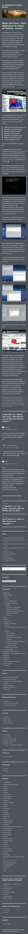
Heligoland (7, 814)
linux (15, 403)
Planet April (7, 924)
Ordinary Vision (8, 840)
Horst (5, 818)
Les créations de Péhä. (10, 705)
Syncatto (6, 852)
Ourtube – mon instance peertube (13, 745)
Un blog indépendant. (10, 560)
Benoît (7, 427)
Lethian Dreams (8, 828)
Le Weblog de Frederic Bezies (8, 929)
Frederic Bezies (7, 397)
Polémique (7, 665)
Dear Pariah (7, 735)
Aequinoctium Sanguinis (11, 784)
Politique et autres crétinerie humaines (15, 653)
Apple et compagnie (10, 623)
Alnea (5, 786)
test (17, 404)
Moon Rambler (8, 834)
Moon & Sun (7, 832)
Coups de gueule (8, 595)
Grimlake (6, 812)
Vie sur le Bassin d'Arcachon (12, 661)
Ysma (5, 871)
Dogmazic (6, 890)
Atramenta (7, 717)
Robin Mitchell (8, 896)
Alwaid (5, 788)
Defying (6, 804)
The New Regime (8, 865)
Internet (7, 625)
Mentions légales (8, 558)
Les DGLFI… (7, 556)
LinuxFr (6, 768)
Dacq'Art (6, 701)
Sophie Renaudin (8, 723)
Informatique (5, 398)
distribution (20, 401)
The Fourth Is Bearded (10, 863)
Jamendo (6, 894)
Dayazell (6, 800)
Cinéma (7, 599)
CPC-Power (7, 910)
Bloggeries (7, 593)
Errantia (6, 810)
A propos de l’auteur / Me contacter (14, 538)
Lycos (6, 404)
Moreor (6, 836)
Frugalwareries (10, 635)
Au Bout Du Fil (8, 888)
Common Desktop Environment (9, 401)
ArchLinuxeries (10, 633)
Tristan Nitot (7, 689)
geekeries (4, 403)
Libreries (11, 398)
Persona (6, 846)
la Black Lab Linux (12, 56)
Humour (6, 619)
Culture (6, 597)
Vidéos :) (6, 659)
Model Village (7, 830)
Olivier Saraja (7, 721)
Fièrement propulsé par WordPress (10, 931)
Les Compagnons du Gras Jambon (13, 826)
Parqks (5, 844)
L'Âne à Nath (7, 737)
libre (8, 403)
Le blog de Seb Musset (10, 739)
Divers (5, 617)
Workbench (5, 406)
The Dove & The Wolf (10, 861)
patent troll (12, 52)
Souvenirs (6, 655)
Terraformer (7, 854)
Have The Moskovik (9, 892)
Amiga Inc (12, 64)
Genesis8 (6, 912)
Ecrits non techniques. (10, 554)
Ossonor (6, 842)
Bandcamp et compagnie (13, 607)
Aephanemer (7, 782)
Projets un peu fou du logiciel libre (16, 641)
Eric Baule (6, 808)
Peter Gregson (8, 848)
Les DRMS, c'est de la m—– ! (12, 651)
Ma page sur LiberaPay (10, 741)
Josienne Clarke (8, 822)
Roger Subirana (8, 898)
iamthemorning (8, 820)
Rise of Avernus (8, 850)
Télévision (6, 657)
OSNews (6, 770)
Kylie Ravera (7, 719)
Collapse (6, 792)
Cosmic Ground (8, 796)
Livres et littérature (10, 601)
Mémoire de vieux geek (11, 647)
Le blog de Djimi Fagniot (11, 703)
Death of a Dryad (8, 802)
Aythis (5, 790)
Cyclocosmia (7, 798)
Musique (7, 605)
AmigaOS (19, 66)
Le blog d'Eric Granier (10, 679)
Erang (5, 806)
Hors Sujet (7, 816)
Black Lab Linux (19, 400)
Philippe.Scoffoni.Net (10, 687)
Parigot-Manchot (9, 685)
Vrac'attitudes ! (8, 663)
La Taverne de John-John (11, 677)
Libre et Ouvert (8, 756)
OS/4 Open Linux (12, 404)
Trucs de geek (16, 398)
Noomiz (8, 615)
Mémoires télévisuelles (11, 603)
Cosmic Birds (7, 794)
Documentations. (8, 552)
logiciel (19, 403)
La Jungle (6, 824)
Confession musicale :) (12, 609)
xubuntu (10, 406)
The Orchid (7, 867)
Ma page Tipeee (8, 743)
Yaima (5, 869)
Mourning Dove (8, 838)
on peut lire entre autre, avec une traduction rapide (13, 121)
